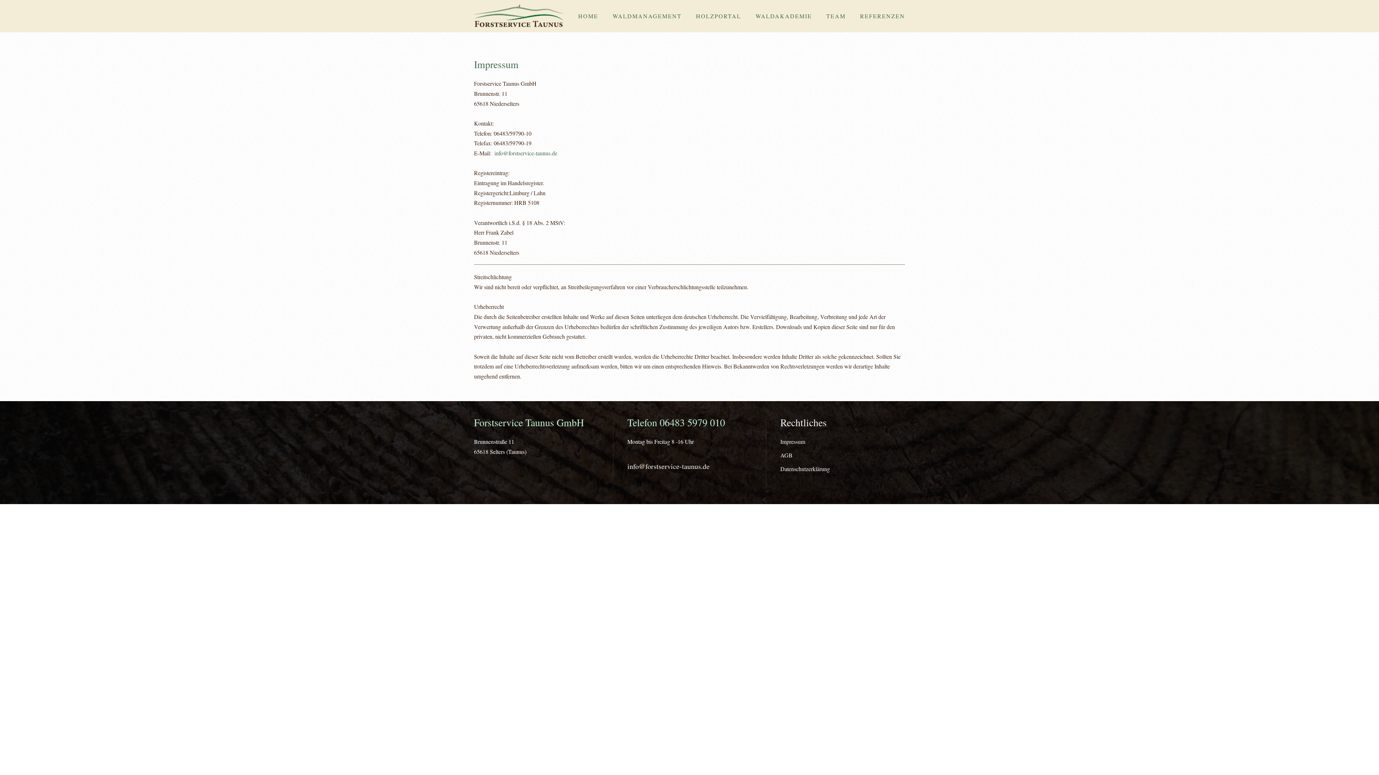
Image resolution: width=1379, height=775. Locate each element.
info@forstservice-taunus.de (526, 153)
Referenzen (882, 16)
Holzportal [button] (718, 16)
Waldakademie (784, 16)
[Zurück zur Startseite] (519, 16)
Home (588, 16)
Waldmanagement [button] (647, 16)
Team (836, 16)
